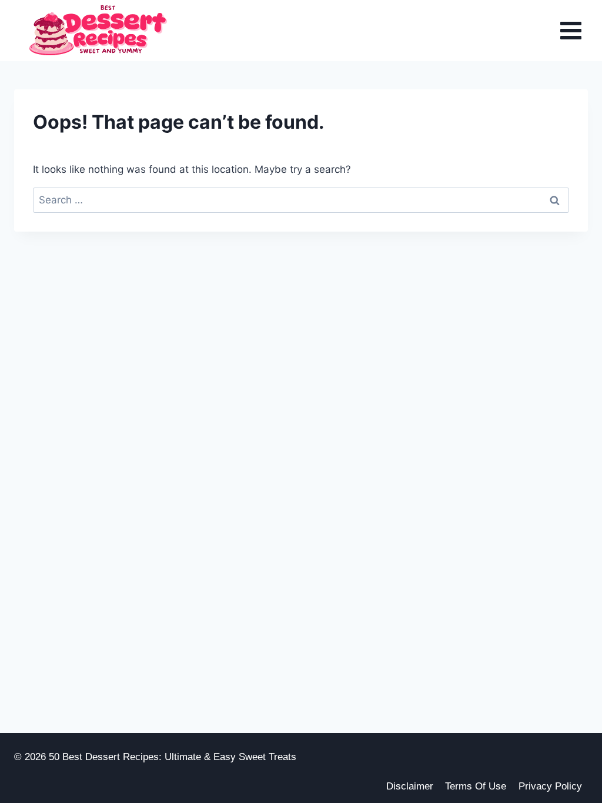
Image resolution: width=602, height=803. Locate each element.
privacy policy (550, 786)
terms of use (475, 786)
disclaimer (409, 786)
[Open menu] (570, 30)
